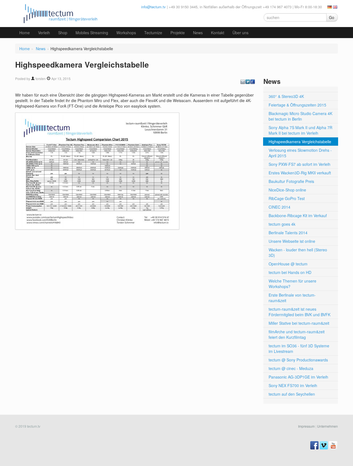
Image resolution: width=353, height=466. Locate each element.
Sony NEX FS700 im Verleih (293, 385)
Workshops (126, 32)
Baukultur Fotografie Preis (291, 181)
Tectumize (153, 32)
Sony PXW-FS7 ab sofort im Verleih (299, 164)
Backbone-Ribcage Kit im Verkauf (298, 215)
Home (24, 32)
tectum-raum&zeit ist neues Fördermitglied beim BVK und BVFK (299, 311)
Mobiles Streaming (92, 32)
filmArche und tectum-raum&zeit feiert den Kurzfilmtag (297, 334)
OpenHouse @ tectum (288, 264)
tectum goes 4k (282, 224)
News (198, 32)
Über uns (240, 32)
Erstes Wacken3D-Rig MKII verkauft (300, 172)
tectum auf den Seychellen (292, 394)
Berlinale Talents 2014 (288, 232)
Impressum (306, 426)
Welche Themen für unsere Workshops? (292, 283)
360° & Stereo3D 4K (286, 96)
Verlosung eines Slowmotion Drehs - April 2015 (300, 152)
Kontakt (217, 32)
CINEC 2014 (279, 207)
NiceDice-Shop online (287, 190)
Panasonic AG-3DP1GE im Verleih (298, 377)
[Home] (59, 13)
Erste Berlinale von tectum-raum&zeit (292, 297)
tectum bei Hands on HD (290, 272)
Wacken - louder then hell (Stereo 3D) (298, 252)
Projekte (177, 32)
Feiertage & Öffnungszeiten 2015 (297, 105)
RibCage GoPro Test (287, 198)
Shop (62, 32)
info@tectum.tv (153, 6)
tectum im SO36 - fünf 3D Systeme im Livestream (299, 348)
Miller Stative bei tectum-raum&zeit (299, 323)
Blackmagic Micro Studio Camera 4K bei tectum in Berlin (300, 116)
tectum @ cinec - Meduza (291, 368)
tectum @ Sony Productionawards (298, 360)
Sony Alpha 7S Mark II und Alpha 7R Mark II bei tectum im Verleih (300, 130)
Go (331, 17)
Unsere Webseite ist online (292, 241)
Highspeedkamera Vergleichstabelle (300, 141)
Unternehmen (327, 426)
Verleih (44, 32)
